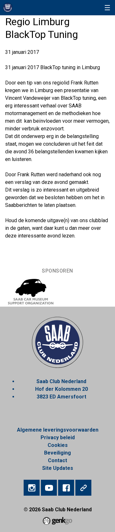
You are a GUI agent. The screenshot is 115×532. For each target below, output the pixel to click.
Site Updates (57, 468)
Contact (57, 460)
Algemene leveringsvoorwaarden (57, 430)
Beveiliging (57, 453)
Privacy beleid (58, 437)
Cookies (58, 445)
